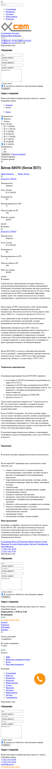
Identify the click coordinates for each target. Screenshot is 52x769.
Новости (15, 541)
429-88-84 (23, 40)
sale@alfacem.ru (7, 546)
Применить (6, 154)
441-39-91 (8, 43)
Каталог (4, 622)
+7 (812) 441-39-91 (8, 551)
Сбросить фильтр (18, 154)
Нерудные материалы (15, 664)
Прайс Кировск (7, 174)
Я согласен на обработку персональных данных (23, 86)
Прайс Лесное (24, 174)
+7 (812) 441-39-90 (8, 549)
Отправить (6, 88)
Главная (9, 105)
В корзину (5, 226)
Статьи (44, 541)
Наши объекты (35, 541)
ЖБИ (8, 657)
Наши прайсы (11, 16)
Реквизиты (10, 11)
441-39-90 (8, 40)
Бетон (8, 112)
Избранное (5, 627)
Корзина (4, 629)
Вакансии (5, 544)
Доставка (9, 14)
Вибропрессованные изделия (18, 659)
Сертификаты (42, 544)
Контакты (10, 19)
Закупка (33, 544)
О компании (11, 9)
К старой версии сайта (10, 620)
